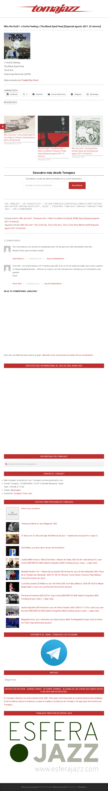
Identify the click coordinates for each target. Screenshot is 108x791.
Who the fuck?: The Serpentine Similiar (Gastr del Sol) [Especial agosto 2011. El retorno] (85, 151)
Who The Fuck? (95, 204)
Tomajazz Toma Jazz (22, 493)
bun (50, 204)
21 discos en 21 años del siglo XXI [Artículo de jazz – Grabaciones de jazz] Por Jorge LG (59, 535)
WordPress (82, 787)
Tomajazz (81, 206)
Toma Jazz (69, 206)
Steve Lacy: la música (30, 508)
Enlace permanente (55, 259)
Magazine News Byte (60, 787)
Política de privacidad (29, 787)
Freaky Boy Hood (30, 80)
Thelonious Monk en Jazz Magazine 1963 (39, 524)
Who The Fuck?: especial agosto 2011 (22, 206)
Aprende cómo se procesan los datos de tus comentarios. (67, 355)
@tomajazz (16, 490)
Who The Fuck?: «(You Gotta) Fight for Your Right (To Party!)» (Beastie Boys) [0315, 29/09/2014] (19, 137)
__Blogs (44, 206)
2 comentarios (25, 209)
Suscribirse (77, 185)
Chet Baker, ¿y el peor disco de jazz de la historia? (42, 547)
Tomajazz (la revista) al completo (70, 204)
